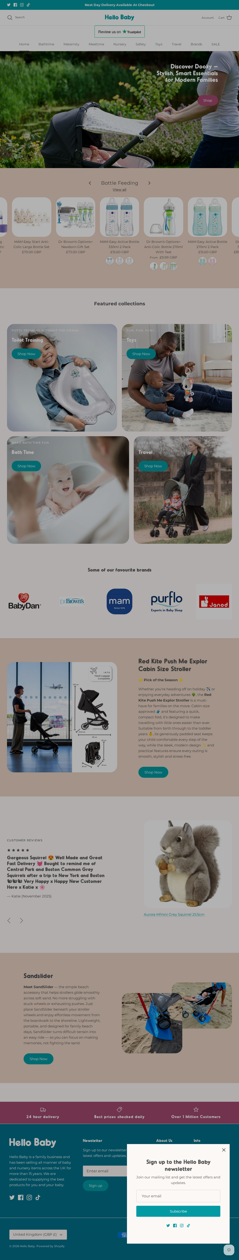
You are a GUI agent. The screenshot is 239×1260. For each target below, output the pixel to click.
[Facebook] (175, 1225)
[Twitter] (168, 1225)
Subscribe (178, 1211)
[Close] (224, 1150)
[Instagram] (181, 1225)
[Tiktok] (188, 1225)
